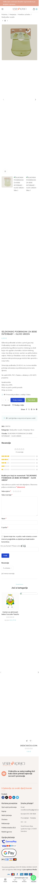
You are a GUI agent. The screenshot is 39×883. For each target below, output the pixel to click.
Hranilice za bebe (24, 14)
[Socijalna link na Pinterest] (31, 409)
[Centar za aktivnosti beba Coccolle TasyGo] (10, 601)
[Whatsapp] (33, 877)
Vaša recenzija (7, 495)
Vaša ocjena (6, 491)
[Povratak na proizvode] (5, 21)
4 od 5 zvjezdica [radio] (19, 491)
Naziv (4, 519)
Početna (4, 14)
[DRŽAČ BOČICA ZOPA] (29, 668)
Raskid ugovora (7, 832)
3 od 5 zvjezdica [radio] (17, 491)
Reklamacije (6, 823)
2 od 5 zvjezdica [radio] (15, 491)
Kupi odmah (31, 400)
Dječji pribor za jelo (8, 17)
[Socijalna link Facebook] (26, 409)
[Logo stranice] (19, 9)
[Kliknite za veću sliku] (5, 171)
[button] (4, 100)
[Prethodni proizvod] (3, 21)
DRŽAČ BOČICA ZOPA (28, 746)
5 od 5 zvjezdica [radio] (20, 491)
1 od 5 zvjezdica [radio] (13, 491)
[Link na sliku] (14, 764)
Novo (32, 430)
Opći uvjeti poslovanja (9, 807)
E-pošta (5, 527)
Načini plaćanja (7, 815)
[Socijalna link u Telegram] (36, 409)
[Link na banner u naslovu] (19, 3)
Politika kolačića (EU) (9, 828)
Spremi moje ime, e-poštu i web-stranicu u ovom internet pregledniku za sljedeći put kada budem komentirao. (19, 539)
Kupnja (4, 811)
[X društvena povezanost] (29, 409)
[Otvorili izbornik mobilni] (2, 9)
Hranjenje (12, 14)
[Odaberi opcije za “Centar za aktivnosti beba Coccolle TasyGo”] (8, 607)
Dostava (4, 819)
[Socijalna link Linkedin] (34, 409)
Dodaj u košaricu (17, 400)
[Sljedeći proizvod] (7, 21)
